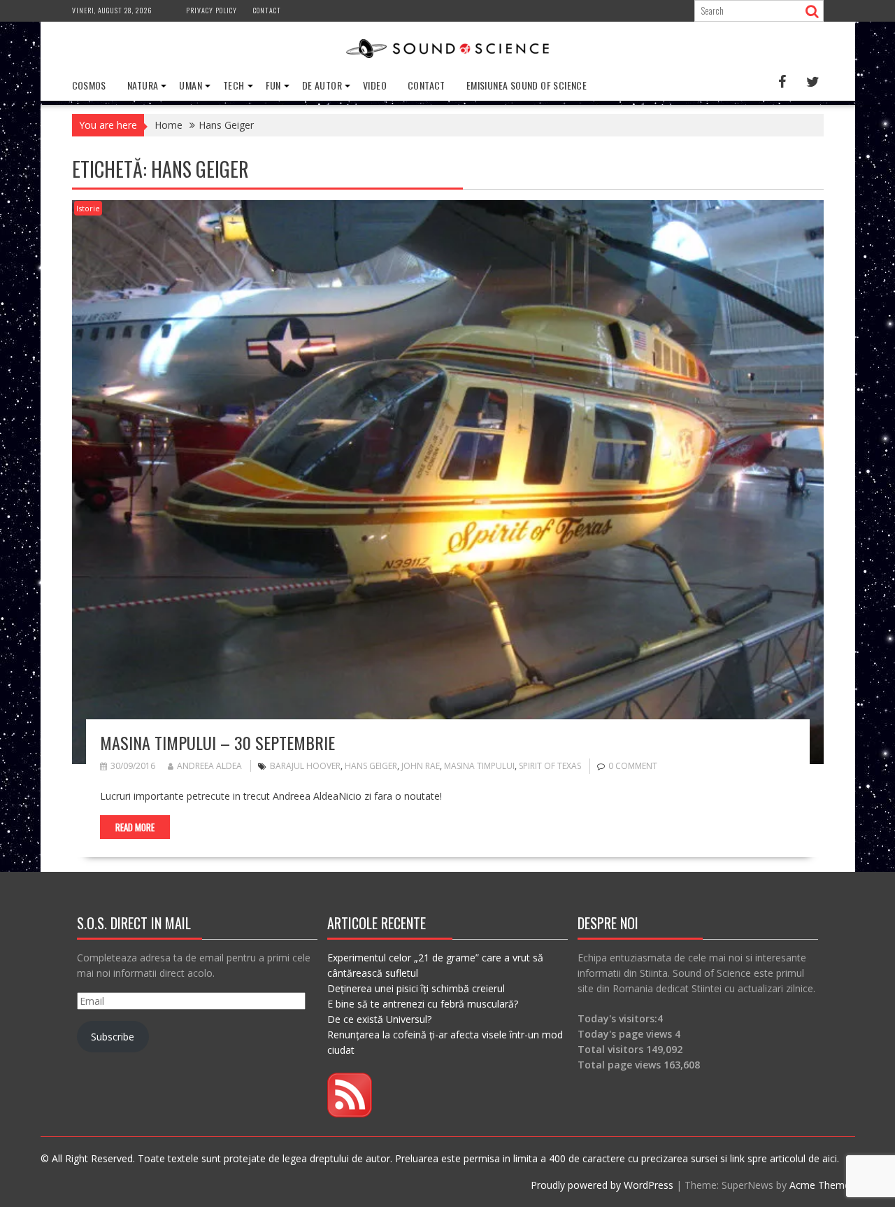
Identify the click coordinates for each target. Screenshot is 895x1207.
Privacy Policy (211, 10)
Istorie (88, 208)
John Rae (420, 766)
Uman (190, 85)
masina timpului (479, 766)
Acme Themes (822, 1185)
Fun (273, 85)
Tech (234, 85)
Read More (135, 827)
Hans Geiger (371, 766)
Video (375, 85)
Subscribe (112, 1036)
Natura (142, 85)
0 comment (632, 766)
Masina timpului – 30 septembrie (217, 742)
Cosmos (89, 85)
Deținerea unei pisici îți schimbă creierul (416, 988)
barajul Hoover (305, 766)
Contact (267, 10)
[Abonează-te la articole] (349, 1113)
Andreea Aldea (209, 766)
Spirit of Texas (550, 766)
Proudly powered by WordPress (602, 1185)
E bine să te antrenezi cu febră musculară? (422, 1003)
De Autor (322, 85)
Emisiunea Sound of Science (526, 85)
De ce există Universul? (379, 1019)
